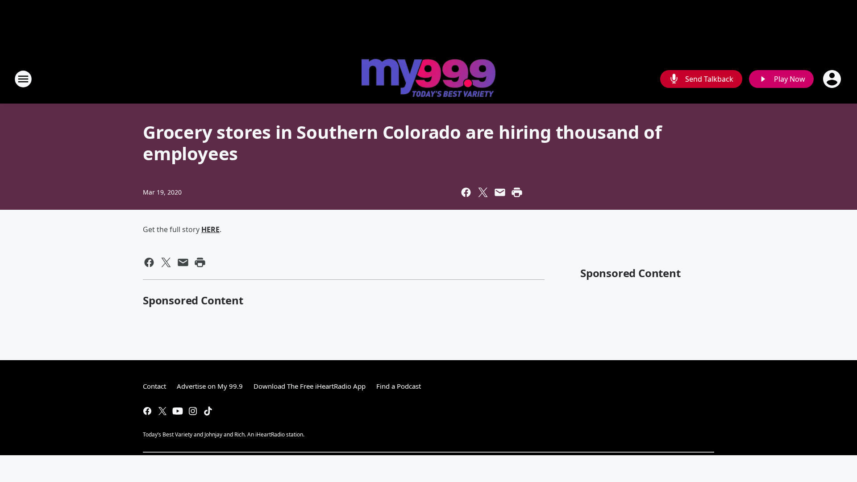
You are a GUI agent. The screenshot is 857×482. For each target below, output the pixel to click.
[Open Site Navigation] (23, 79)
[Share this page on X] (483, 192)
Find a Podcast (398, 386)
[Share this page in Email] (500, 192)
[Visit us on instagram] (192, 411)
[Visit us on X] (162, 411)
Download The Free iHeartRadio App (310, 386)
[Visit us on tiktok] (208, 411)
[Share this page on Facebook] (466, 192)
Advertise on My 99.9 (210, 386)
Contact (154, 386)
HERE (210, 229)
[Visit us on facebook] (147, 411)
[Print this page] (517, 192)
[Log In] (833, 79)
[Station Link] (428, 79)
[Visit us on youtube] (177, 411)
